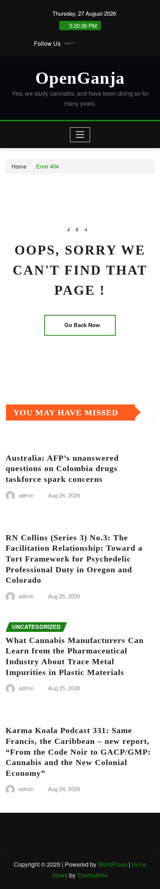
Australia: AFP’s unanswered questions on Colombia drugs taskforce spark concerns (62, 468)
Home (19, 166)
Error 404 (47, 166)
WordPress (112, 864)
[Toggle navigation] (80, 134)
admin (26, 495)
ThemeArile (92, 875)
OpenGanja (80, 77)
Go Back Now (82, 325)
